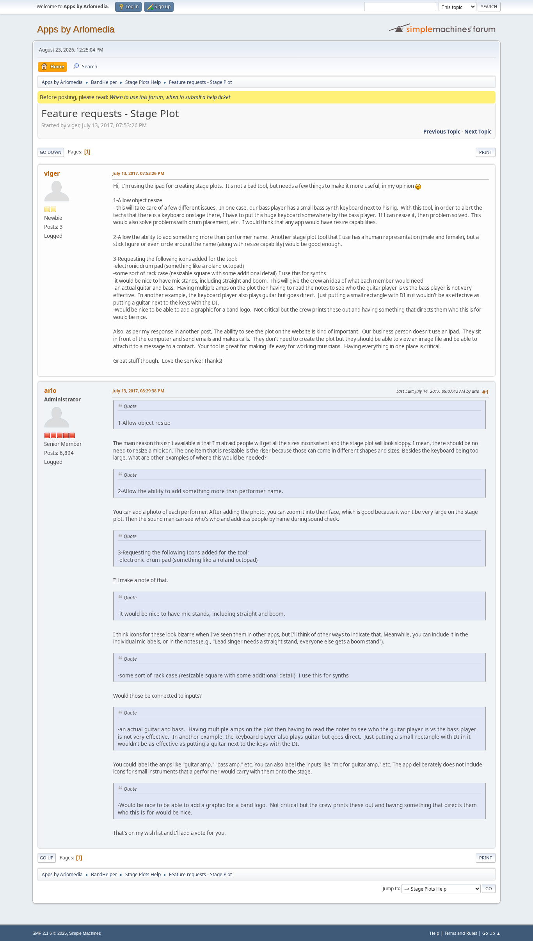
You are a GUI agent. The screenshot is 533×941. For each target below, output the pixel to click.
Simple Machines (85, 933)
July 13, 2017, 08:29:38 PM (138, 391)
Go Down (51, 152)
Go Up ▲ (491, 933)
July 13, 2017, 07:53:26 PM (138, 173)
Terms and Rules (460, 933)
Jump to (391, 888)
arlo (50, 390)
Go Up (46, 858)
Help (434, 933)
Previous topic (441, 131)
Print (485, 152)
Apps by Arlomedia (75, 29)
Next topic (478, 131)
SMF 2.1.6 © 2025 (49, 933)
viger (52, 173)
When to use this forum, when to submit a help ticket (170, 97)
